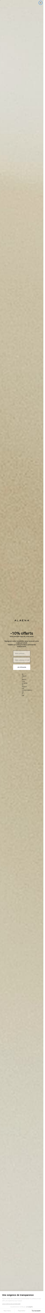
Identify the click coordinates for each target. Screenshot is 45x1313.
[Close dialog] (40, 3)
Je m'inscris (21, 667)
